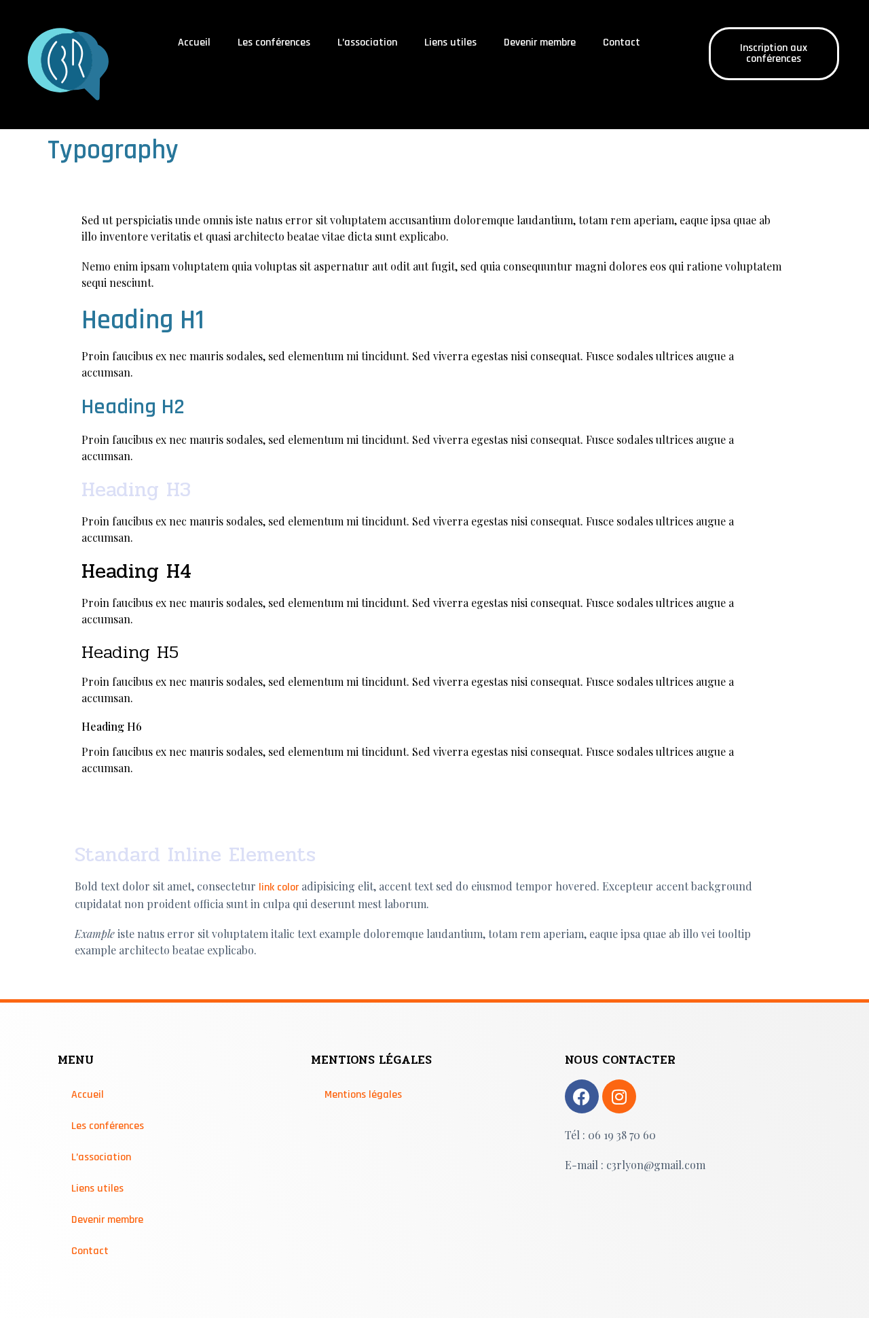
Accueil (194, 42)
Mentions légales (363, 1095)
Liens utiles (450, 42)
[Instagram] (619, 1096)
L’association (367, 42)
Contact (621, 42)
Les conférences (274, 42)
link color (279, 887)
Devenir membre (540, 42)
